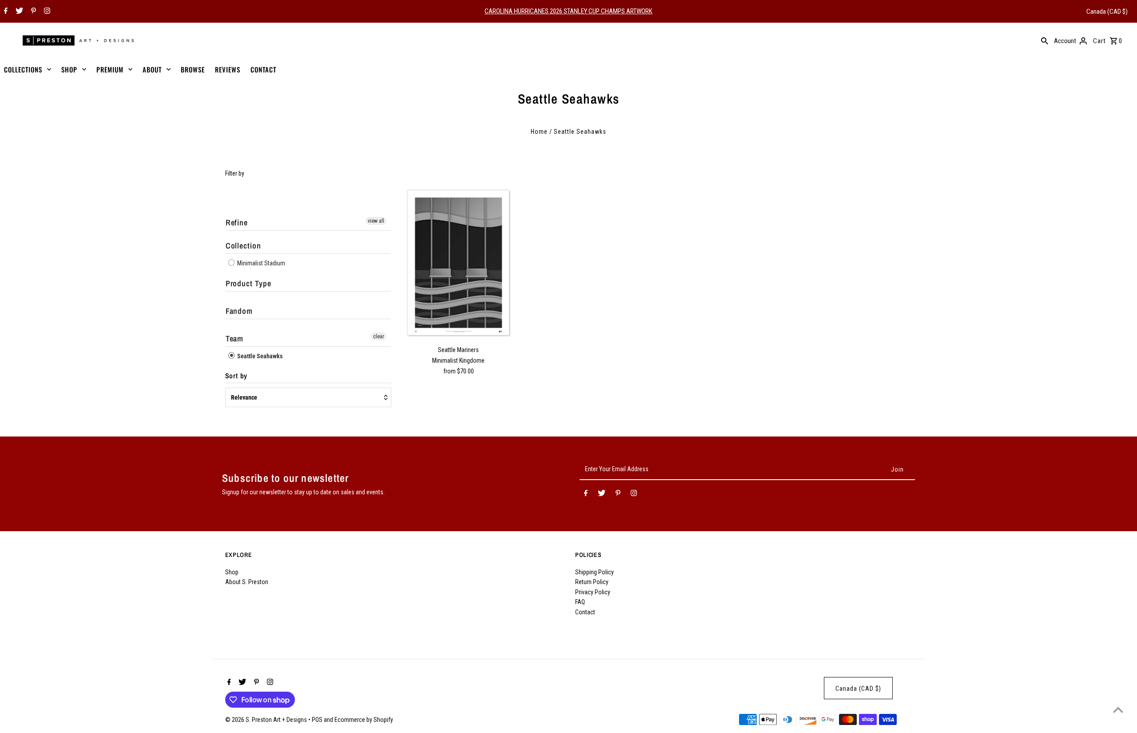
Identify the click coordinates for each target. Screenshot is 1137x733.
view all (376, 221)
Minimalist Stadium (260, 263)
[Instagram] (46, 11)
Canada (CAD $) (1107, 12)
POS (317, 719)
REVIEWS (227, 69)
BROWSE (193, 69)
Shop (232, 572)
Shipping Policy (594, 572)
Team (235, 338)
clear (378, 336)
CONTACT (263, 69)
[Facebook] (5, 11)
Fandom (239, 310)
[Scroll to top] (1118, 710)
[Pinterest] (32, 11)
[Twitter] (18, 11)
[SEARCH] (1044, 40)
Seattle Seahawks (259, 356)
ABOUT (152, 69)
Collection (243, 245)
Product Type (248, 283)
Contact (585, 612)
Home (539, 131)
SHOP (69, 69)
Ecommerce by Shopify (363, 719)
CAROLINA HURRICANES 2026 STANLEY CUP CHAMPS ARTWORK (568, 11)
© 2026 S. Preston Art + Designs (266, 719)
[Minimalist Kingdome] (458, 263)
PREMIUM (109, 69)
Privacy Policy (592, 592)
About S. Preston (246, 581)
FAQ (580, 601)
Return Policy (591, 581)
